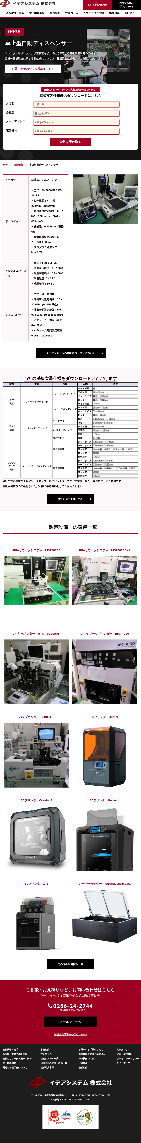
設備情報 (18, 164)
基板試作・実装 (15, 13)
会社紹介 (130, 13)
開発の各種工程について (15, 1067)
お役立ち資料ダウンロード (126, 5)
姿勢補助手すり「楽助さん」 (93, 1054)
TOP (5, 164)
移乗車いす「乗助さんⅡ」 (91, 1049)
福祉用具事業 (47, 1067)
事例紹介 (55, 13)
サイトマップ (123, 1063)
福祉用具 (114, 13)
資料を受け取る (70, 142)
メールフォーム (70, 1022)
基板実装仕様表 (66, 58)
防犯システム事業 (49, 1058)
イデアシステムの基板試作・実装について (70, 353)
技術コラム (71, 13)
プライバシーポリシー (128, 1058)
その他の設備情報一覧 (70, 964)
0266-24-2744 (73, 1006)
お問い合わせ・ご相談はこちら (33, 69)
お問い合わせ (100, 4)
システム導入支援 (93, 13)
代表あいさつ (123, 1049)
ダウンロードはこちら (70, 498)
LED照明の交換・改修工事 (54, 1063)
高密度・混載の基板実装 (15, 1054)
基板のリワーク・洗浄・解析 (17, 1058)
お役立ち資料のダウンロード (70, 1034)
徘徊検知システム (87, 1058)
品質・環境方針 (124, 1054)
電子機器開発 (37, 13)
